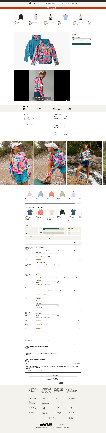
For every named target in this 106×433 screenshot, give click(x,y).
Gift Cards (57, 401)
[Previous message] (39, 8)
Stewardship (71, 413)
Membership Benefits (32, 403)
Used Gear (30, 411)
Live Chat (72, 417)
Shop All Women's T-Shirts (18, 26)
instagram (55, 424)
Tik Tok (57, 424)
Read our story (31, 392)
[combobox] (54, 3)
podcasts (65, 424)
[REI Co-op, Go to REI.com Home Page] (30, 3)
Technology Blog (71, 412)
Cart (76, 3)
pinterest (61, 424)
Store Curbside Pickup (45, 403)
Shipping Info (44, 404)
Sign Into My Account (32, 399)
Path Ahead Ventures (45, 413)
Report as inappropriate (47, 256)
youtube (63, 424)
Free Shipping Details (72, 401)
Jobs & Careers (57, 408)
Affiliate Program (58, 412)
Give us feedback (51, 375)
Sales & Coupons (71, 399)
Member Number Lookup (33, 408)
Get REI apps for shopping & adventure (46, 423)
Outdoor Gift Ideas (58, 399)
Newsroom (70, 411)
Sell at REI (56, 411)
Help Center (32, 417)
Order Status (44, 399)
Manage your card (71, 392)
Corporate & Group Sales (59, 413)
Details (58, 379)
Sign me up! (61, 382)
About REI (70, 408)
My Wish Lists (31, 402)
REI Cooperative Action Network (58, 392)
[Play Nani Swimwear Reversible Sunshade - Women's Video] (41, 85)
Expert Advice (44, 409)
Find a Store (52, 417)
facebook (59, 424)
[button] (42, 50)
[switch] (26, 242)
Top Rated (73, 35)
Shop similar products (81, 43)
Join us (42, 394)
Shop (34, 3)
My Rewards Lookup (32, 401)
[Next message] (65, 8)
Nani (72, 31)
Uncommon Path (44, 412)
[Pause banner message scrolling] (66, 8)
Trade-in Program (31, 412)
